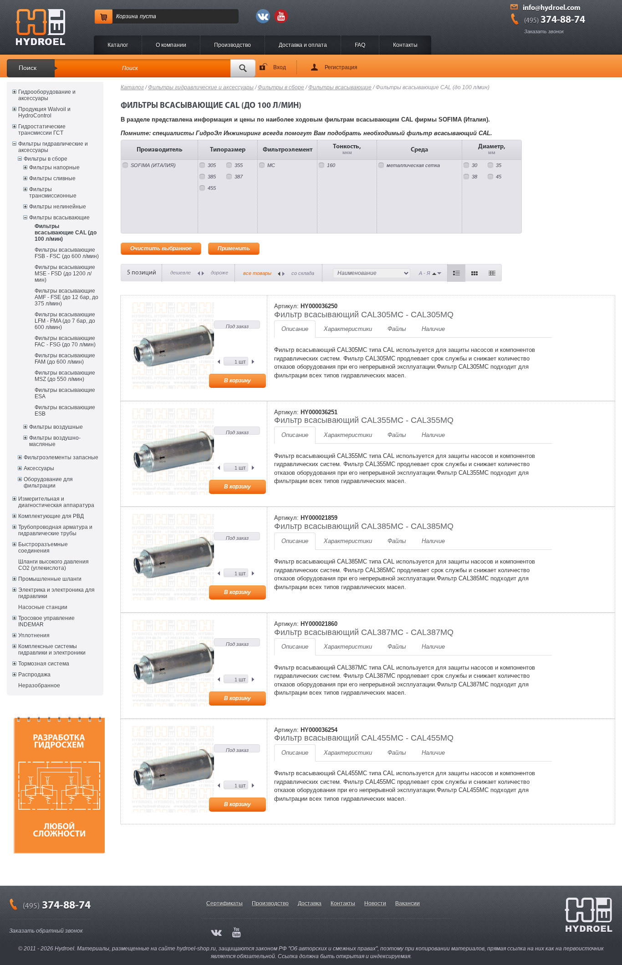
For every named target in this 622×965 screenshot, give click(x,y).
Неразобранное (39, 685)
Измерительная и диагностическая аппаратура (56, 502)
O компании (171, 45)
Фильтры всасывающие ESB (65, 410)
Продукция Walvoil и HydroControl (44, 112)
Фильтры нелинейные (57, 206)
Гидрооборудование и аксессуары (47, 95)
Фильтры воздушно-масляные (55, 441)
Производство (232, 45)
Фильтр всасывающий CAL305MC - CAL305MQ (364, 314)
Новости (375, 903)
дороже (219, 272)
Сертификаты (224, 903)
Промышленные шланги (50, 579)
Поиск (27, 67)
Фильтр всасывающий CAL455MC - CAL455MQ (364, 738)
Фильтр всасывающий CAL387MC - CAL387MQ (364, 632)
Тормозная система (43, 663)
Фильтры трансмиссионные (52, 192)
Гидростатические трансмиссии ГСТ (42, 129)
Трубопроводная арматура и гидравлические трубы (55, 530)
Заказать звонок (544, 31)
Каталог (117, 45)
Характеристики (348, 328)
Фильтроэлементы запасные (61, 457)
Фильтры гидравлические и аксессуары (53, 147)
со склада (302, 273)
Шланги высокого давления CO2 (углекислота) (53, 565)
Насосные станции (42, 607)
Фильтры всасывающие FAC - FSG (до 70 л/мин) (65, 341)
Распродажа (34, 674)
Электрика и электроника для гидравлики (56, 593)
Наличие (433, 328)
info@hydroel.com (552, 8)
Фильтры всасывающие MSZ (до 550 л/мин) (65, 376)
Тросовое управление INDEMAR (46, 621)
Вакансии (407, 903)
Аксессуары (39, 468)
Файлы (396, 328)
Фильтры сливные (52, 178)
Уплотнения (34, 635)
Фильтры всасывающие (59, 217)
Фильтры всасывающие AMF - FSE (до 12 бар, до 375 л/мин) (66, 297)
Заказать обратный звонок (46, 931)
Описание (294, 328)
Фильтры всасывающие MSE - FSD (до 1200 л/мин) (65, 273)
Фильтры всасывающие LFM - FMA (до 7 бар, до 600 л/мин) (65, 320)
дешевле (180, 272)
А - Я (424, 273)
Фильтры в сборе (45, 159)
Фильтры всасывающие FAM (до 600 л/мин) (65, 358)
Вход (279, 67)
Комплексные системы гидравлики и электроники (52, 649)
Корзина (127, 16)
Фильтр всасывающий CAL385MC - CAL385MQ (364, 526)
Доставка (309, 903)
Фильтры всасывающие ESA (65, 393)
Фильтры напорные (54, 167)
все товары (257, 273)
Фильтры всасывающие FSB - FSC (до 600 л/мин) (67, 253)
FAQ (360, 45)
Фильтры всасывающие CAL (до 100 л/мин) (66, 232)
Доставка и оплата (303, 45)
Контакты (405, 45)
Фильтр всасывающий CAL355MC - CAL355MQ (364, 420)
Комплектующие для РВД (51, 516)
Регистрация (341, 67)
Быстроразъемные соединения (43, 547)
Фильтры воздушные (56, 427)
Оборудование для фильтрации (48, 482)
